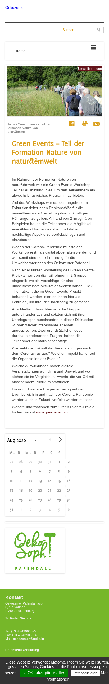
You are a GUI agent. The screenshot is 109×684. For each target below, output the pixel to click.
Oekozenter (15, 7)
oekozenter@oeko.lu (28, 639)
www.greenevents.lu (53, 412)
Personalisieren (85, 673)
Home (21, 51)
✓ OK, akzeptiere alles (44, 672)
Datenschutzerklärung (22, 650)
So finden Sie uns (18, 618)
